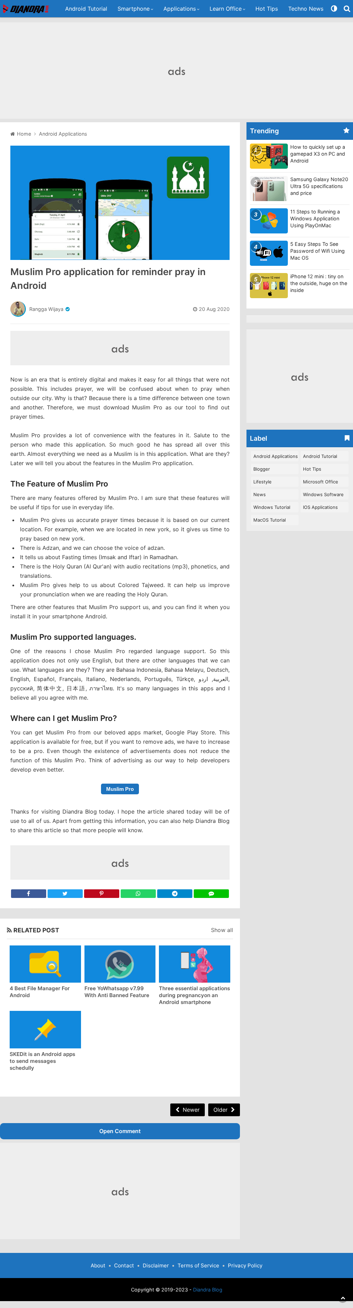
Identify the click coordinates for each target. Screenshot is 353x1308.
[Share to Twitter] (65, 893)
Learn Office (226, 8)
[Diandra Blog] (26, 8)
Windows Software (323, 494)
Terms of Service (198, 1265)
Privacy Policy (245, 1265)
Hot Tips (266, 8)
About (98, 1265)
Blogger (261, 469)
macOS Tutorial (269, 520)
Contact (124, 1265)
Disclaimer (156, 1265)
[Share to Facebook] (28, 893)
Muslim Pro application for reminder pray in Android (108, 278)
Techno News (305, 8)
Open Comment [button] (120, 1131)
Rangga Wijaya (46, 309)
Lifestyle (262, 481)
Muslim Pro (120, 789)
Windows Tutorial (271, 507)
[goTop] (342, 1298)
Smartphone (134, 8)
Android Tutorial (86, 8)
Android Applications (275, 456)
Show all (222, 930)
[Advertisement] (176, 70)
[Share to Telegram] (174, 893)
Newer (191, 1109)
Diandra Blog (207, 1290)
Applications (179, 8)
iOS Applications (320, 507)
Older (220, 1109)
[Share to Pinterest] (101, 893)
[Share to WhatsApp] (138, 893)
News (259, 494)
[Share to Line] (211, 893)
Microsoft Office (320, 481)
